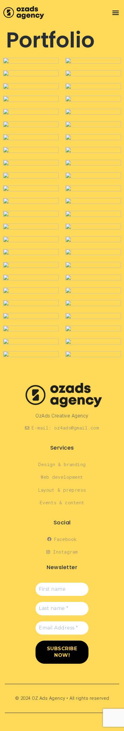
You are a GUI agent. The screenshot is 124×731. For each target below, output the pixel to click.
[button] (115, 12)
